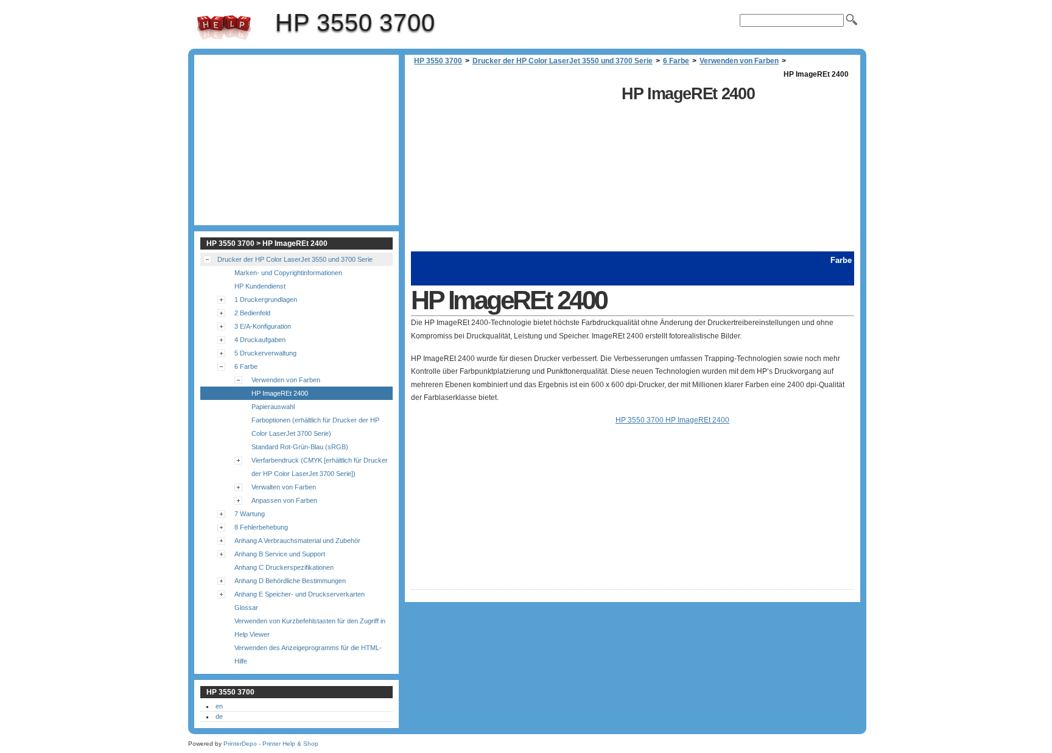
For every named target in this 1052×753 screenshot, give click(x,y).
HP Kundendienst (260, 286)
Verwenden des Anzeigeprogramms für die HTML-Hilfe (308, 654)
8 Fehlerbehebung (261, 527)
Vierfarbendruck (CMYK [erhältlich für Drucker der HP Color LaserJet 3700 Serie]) (319, 467)
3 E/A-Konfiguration (262, 326)
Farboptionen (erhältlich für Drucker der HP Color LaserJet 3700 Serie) (315, 426)
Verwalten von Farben (283, 487)
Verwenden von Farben (739, 61)
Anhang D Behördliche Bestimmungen (290, 580)
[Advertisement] (513, 166)
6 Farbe (676, 61)
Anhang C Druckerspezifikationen (284, 567)
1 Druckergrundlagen (265, 299)
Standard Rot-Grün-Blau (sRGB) (299, 446)
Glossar (246, 607)
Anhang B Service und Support (279, 554)
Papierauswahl (273, 406)
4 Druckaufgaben (260, 339)
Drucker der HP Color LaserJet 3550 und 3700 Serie (562, 61)
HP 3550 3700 (224, 27)
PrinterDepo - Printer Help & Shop (270, 743)
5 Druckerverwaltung (265, 353)
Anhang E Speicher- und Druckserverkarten (299, 594)
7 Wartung (249, 513)
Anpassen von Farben (284, 500)
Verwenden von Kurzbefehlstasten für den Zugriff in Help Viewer (309, 627)
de (219, 716)
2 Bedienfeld (252, 313)
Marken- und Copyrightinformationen (288, 272)
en (219, 706)
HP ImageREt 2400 (279, 393)
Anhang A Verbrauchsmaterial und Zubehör (297, 540)
